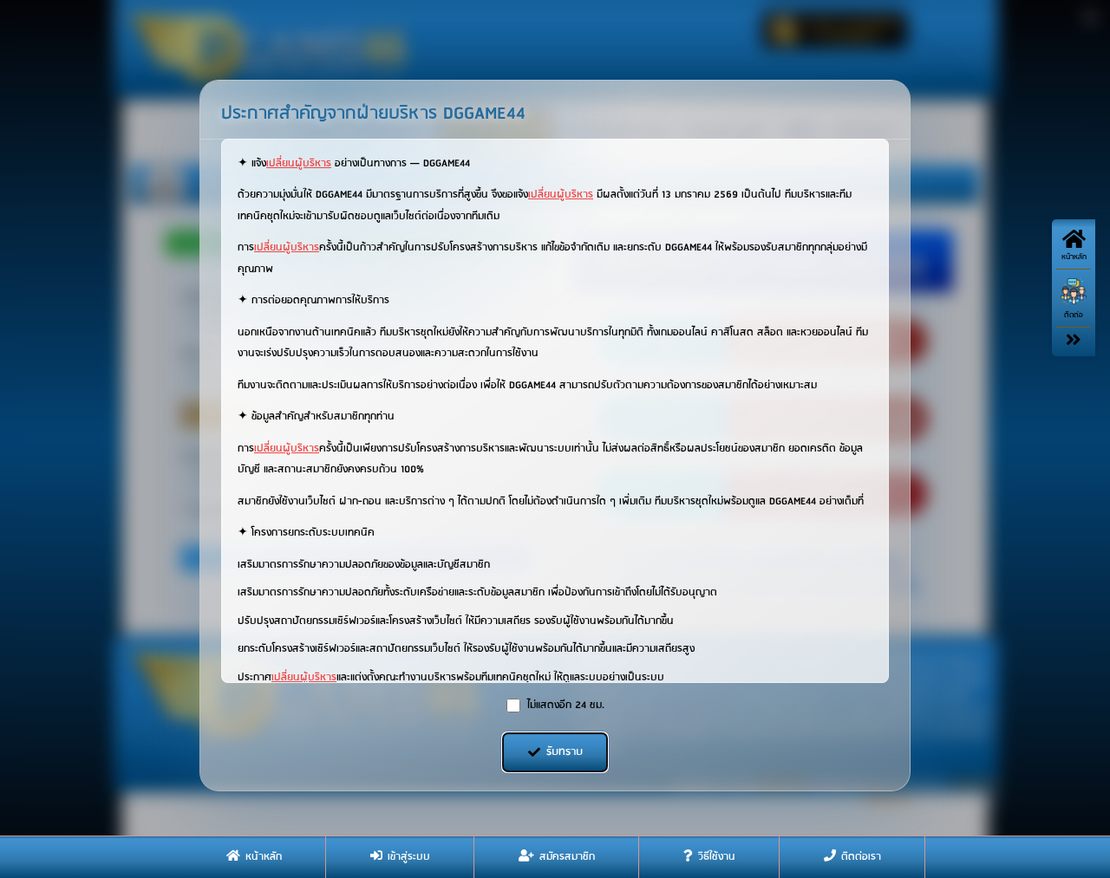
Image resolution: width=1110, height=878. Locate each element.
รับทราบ (564, 752)
